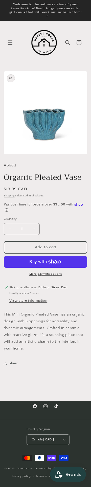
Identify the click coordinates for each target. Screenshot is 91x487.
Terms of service (47, 476)
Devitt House (26, 468)
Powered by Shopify (49, 468)
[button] (10, 42)
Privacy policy (21, 476)
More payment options (45, 273)
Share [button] (13, 363)
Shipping (9, 195)
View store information (28, 301)
